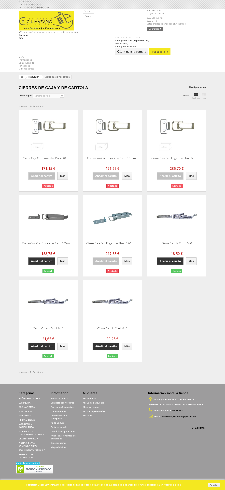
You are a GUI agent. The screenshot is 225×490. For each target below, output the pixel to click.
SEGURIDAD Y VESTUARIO (32, 450)
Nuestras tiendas (60, 398)
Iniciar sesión (25, 1)
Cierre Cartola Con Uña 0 (176, 243)
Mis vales (87, 415)
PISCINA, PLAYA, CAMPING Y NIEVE (28, 444)
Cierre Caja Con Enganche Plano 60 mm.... (112, 158)
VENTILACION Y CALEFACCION (27, 456)
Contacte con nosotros (30, 4)
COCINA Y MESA (27, 407)
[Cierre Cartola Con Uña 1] (48, 302)
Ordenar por (25, 95)
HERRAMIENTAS (27, 419)
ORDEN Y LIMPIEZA (28, 438)
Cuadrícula (196, 98)
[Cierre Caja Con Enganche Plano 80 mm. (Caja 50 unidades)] (177, 132)
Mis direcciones (91, 407)
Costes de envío (59, 427)
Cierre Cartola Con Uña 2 (112, 328)
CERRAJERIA (24, 402)
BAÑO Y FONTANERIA (30, 398)
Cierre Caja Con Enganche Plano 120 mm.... (112, 243)
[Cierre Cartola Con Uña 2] (112, 302)
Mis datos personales (94, 411)
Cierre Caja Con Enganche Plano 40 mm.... (48, 158)
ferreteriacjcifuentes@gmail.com (178, 416)
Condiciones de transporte (59, 417)
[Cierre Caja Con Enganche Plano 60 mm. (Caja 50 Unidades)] (112, 132)
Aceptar (214, 485)
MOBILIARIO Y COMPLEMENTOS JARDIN (31, 433)
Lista (204, 98)
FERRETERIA (25, 415)
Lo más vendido (26, 62)
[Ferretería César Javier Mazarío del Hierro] (48, 20)
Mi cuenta (90, 393)
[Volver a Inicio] (22, 77)
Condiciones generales (63, 431)
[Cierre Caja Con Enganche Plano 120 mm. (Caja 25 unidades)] (112, 217)
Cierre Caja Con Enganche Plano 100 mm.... (48, 243)
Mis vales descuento (93, 402)
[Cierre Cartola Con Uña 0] (177, 217)
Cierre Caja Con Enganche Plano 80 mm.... (176, 158)
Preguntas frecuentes (62, 407)
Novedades (24, 65)
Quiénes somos (26, 68)
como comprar (58, 411)
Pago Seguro (57, 422)
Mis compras (89, 398)
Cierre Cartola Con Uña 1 (48, 328)
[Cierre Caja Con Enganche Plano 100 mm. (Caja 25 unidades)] (48, 217)
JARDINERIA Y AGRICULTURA (26, 426)
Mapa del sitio (58, 447)
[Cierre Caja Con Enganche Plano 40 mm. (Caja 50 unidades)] (48, 132)
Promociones (25, 59)
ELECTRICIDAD (26, 411)
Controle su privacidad (28, 463)
